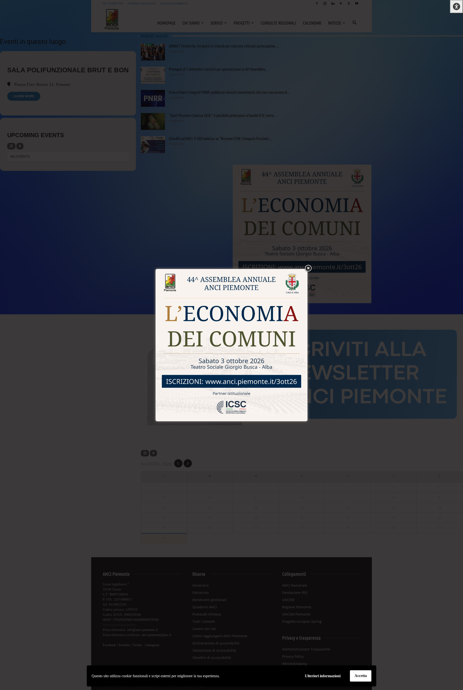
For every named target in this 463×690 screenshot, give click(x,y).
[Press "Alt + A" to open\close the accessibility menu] (456, 6)
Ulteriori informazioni (322, 676)
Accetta (360, 676)
